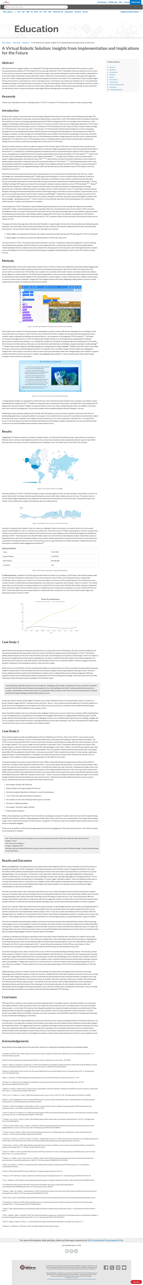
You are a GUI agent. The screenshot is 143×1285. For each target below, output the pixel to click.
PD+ (120, 2)
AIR (49, 12)
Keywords (113, 70)
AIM (27, 12)
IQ (32, 12)
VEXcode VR (58, 12)
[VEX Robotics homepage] (6, 2)
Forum (126, 2)
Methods (112, 75)
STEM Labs (112, 2)
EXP (36, 12)
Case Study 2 (114, 82)
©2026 (85, 1273)
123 (18, 12)
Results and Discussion (117, 85)
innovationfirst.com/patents (71, 1277)
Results (112, 77)
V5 (40, 12)
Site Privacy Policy (51, 1279)
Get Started (102, 2)
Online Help (135, 2)
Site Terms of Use (60, 1279)
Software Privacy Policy (78, 1279)
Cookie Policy (69, 1279)
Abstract (112, 67)
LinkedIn (76, 1251)
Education (69, 12)
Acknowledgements (116, 89)
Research (26, 43)
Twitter (71, 1251)
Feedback (136, 1282)
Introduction (114, 72)
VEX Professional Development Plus (105, 1240)
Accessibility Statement (90, 1279)
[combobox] (36, 7)
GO (23, 12)
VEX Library (7, 12)
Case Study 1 (114, 80)
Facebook (67, 1251)
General (78, 12)
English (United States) (130, 12)
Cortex (85, 12)
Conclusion (113, 87)
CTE (45, 12)
